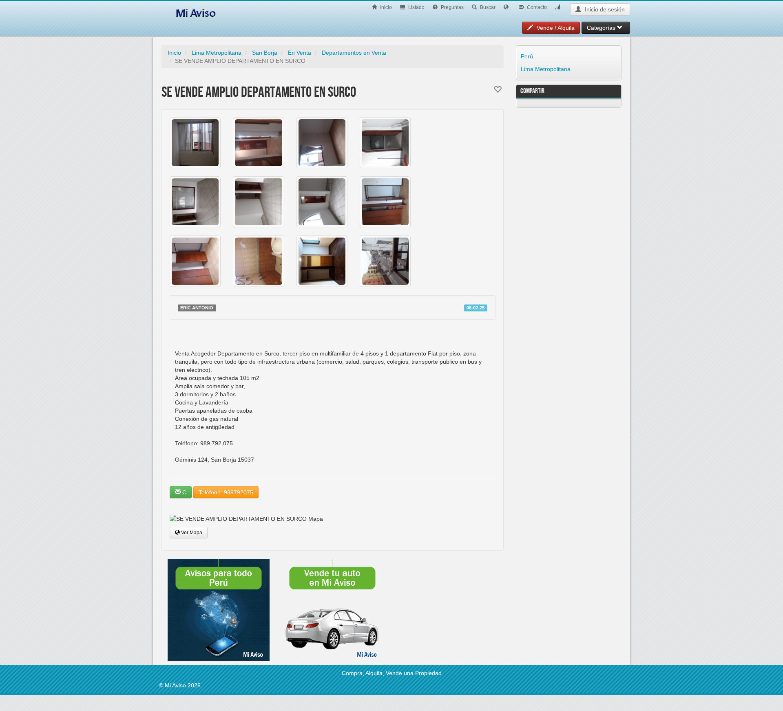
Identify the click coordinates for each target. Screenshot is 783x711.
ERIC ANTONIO (196, 307)
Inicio (385, 7)
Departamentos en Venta (354, 52)
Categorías (602, 27)
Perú (527, 56)
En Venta (299, 52)
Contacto (536, 7)
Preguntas (452, 7)
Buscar (487, 7)
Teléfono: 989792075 (226, 492)
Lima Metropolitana (216, 52)
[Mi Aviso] (195, 11)
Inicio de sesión (604, 9)
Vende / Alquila (555, 27)
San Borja (264, 52)
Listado (416, 7)
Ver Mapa (191, 532)
